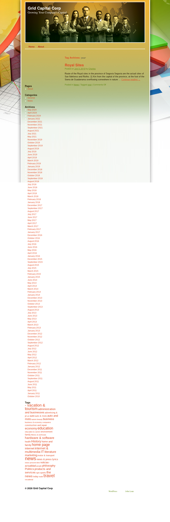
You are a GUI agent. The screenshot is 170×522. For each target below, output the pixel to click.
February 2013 (34, 328)
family (28, 434)
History (36, 441)
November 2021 (35, 125)
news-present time (32, 463)
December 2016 (35, 235)
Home (32, 46)
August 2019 (33, 148)
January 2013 (34, 331)
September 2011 (35, 378)
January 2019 (34, 166)
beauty (39, 419)
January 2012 (34, 366)
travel (49, 475)
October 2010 (34, 396)
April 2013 (32, 322)
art (28, 416)
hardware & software (39, 438)
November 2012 (35, 337)
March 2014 (33, 289)
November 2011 (35, 372)
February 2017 (34, 229)
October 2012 (34, 340)
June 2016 (32, 247)
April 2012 (32, 357)
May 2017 (32, 220)
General (31, 98)
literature (50, 451)
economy (31, 428)
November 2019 (35, 140)
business (48, 419)
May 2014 (32, 283)
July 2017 (32, 214)
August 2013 (33, 310)
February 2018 (34, 199)
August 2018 (33, 181)
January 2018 (34, 202)
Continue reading (130, 79)
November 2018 (35, 172)
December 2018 (35, 169)
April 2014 (32, 286)
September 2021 (35, 128)
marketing (31, 455)
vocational (29, 480)
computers (46, 422)
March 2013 (33, 325)
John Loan (129, 491)
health (28, 441)
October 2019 (34, 142)
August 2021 (33, 131)
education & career (32, 432)
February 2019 (34, 163)
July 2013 (32, 313)
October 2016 (34, 238)
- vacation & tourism (35, 407)
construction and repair (36, 425)
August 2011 (33, 381)
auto (32, 415)
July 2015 (32, 268)
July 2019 (32, 151)
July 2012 (32, 349)
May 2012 (32, 354)
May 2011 (32, 387)
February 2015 (34, 274)
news (30, 458)
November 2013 (35, 301)
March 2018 (33, 196)
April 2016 (32, 253)
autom (34, 419)
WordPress (113, 491)
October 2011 (34, 375)
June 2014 (32, 280)
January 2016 (34, 256)
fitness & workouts (38, 435)
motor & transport (46, 455)
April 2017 (32, 223)
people (39, 466)
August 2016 (33, 241)
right (38, 473)
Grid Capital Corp (44, 8)
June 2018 (32, 187)
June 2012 (32, 351)
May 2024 (32, 110)
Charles (92, 68)
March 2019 (33, 160)
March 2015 (33, 271)
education (45, 428)
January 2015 (34, 277)
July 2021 (32, 134)
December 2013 (35, 298)
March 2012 (33, 360)
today (35, 476)
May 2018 (32, 190)
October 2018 (34, 175)
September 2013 (35, 307)
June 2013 (32, 316)
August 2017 (33, 211)
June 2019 (32, 154)
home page (41, 445)
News (76, 84)
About (41, 46)
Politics (29, 468)
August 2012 (33, 346)
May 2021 (32, 137)
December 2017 (35, 205)
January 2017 (34, 232)
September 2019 (35, 145)
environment (46, 431)
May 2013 (32, 319)
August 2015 (33, 265)
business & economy (33, 422)
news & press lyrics (47, 459)
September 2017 (35, 208)
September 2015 (35, 262)
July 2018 (32, 184)
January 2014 (34, 295)
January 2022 (34, 119)
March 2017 (33, 226)
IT (42, 451)
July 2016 (32, 244)
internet (29, 448)
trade (41, 477)
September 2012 (35, 343)
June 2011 (32, 384)
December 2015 (35, 259)
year (90, 84)
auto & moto (41, 416)
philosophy (48, 465)
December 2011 (35, 369)
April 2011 (32, 390)
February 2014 (34, 292)
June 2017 (32, 217)
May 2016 (32, 250)
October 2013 (34, 304)
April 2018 (32, 193)
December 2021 (35, 122)
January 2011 (34, 393)
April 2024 (32, 113)
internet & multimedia (36, 449)
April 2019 (32, 157)
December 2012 (35, 334)
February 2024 (34, 116)
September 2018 (35, 178)
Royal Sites (74, 64)
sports (43, 472)
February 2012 (34, 363)
